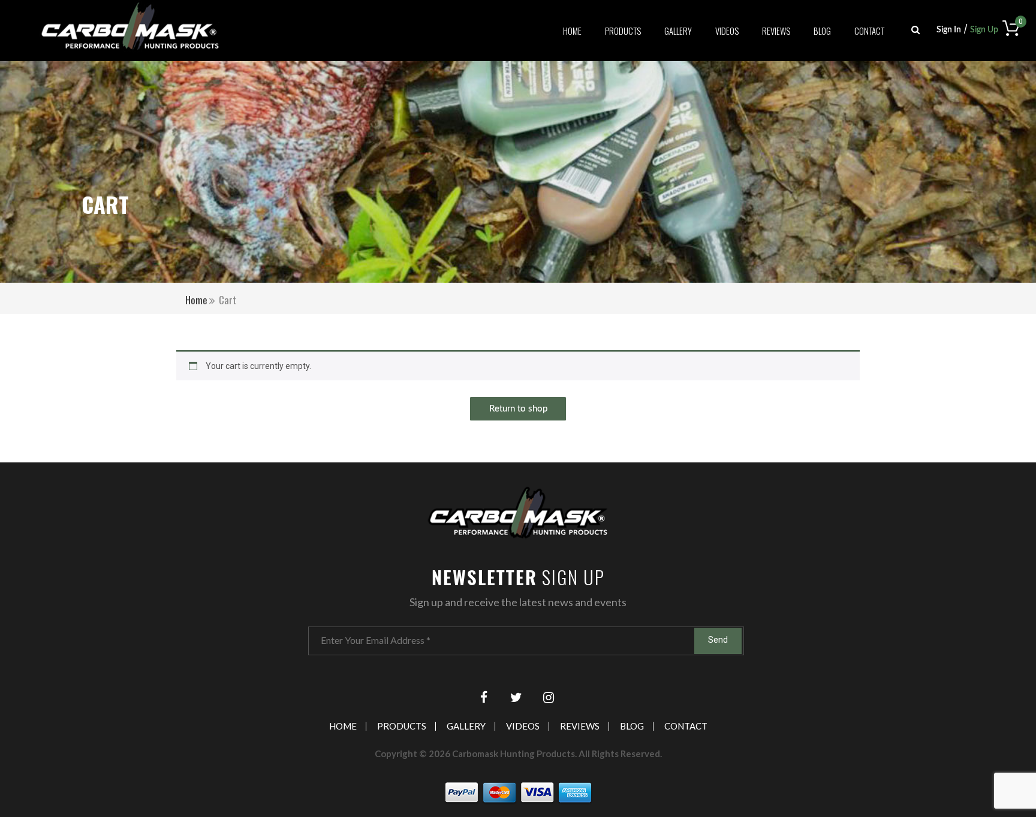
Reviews (776, 31)
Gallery (678, 31)
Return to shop (518, 408)
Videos (727, 31)
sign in (948, 30)
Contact (869, 31)
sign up (984, 30)
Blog (822, 31)
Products (623, 31)
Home (572, 31)
